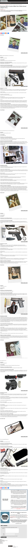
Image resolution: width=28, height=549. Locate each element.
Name (4, 533)
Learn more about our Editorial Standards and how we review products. (19, 508)
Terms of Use (1, 543)
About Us (1, 539)
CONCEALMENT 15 (7, 4)
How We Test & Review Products (4, 540)
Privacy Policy (1, 542)
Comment (3, 528)
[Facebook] (0, 538)
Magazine (3, 4)
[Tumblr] (4, 538)
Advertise (1, 541)
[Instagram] (1, 538)
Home (1, 4)
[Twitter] (5, 538)
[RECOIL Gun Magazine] (4, 1)
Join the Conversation (2, 9)
